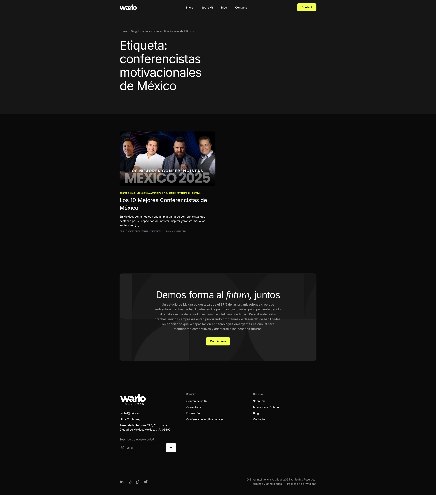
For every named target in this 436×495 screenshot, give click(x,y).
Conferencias (127, 193)
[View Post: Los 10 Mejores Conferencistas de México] (167, 158)
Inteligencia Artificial (148, 193)
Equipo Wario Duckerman (134, 231)
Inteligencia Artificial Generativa (181, 193)
